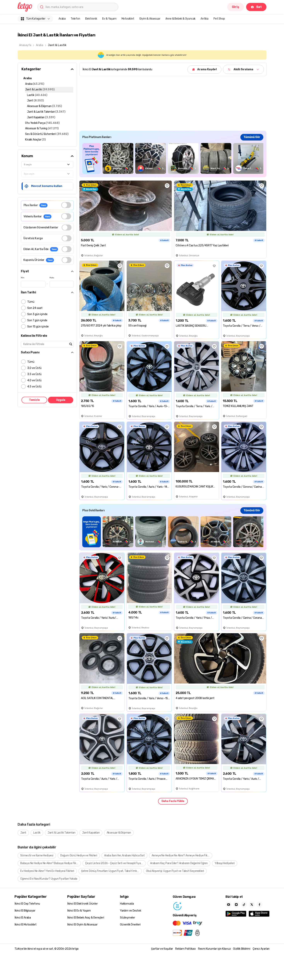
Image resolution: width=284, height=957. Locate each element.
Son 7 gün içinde (37, 320)
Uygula (60, 400)
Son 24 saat (35, 308)
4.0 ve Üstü (34, 380)
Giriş (235, 7)
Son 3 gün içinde (37, 314)
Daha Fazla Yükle (173, 801)
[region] (172, 158)
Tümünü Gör (251, 137)
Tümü (30, 301)
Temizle (34, 400)
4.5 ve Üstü (34, 386)
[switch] (66, 205)
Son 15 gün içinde (38, 326)
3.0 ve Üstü (34, 368)
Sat (259, 7)
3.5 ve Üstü (34, 374)
